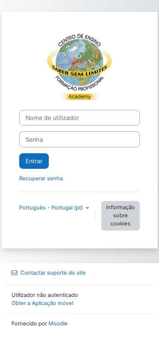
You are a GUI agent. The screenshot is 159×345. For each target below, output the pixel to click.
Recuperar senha (41, 178)
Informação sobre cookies (120, 215)
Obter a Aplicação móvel (42, 303)
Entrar (34, 161)
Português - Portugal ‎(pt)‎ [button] (51, 207)
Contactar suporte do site (53, 272)
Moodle (58, 323)
